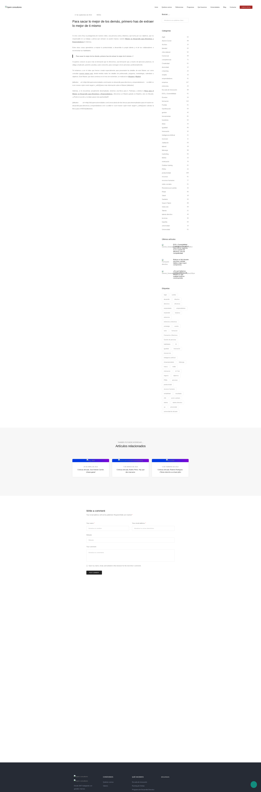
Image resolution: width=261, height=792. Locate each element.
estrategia (167, 326)
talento (166, 402)
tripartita (164, 222)
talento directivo (167, 214)
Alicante (131, 76)
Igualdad (165, 127)
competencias (166, 59)
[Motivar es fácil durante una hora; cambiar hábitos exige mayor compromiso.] (166, 262)
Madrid (138, 76)
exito (165, 330)
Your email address (139, 523)
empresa (165, 82)
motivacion (167, 371)
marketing (165, 154)
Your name (90, 523)
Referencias (179, 7)
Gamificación (166, 109)
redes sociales (167, 184)
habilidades (167, 344)
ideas (163, 124)
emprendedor (167, 308)
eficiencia (177, 304)
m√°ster (177, 371)
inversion (165, 139)
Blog (224, 7)
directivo (176, 299)
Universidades (215, 7)
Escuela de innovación (139, 782)
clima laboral (166, 52)
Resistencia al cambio (169, 188)
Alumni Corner (166, 41)
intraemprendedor (169, 362)
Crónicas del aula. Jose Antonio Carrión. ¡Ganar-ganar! (90, 471)
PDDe (164, 169)
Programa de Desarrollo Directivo (143, 789)
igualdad (166, 348)
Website (89, 535)
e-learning (165, 71)
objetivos (176, 375)
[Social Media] (251, 1)
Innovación (165, 131)
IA (176, 344)
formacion (165, 101)
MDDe (99, 15)
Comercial (165, 56)
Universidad (166, 229)
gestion (164, 112)
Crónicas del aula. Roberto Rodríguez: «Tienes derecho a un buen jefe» (170, 471)
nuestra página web (86, 73)
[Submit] (187, 20)
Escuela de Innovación (169, 90)
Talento (164, 210)
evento (177, 326)
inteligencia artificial (169, 357)
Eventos (164, 97)
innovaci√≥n (167, 353)
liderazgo (165, 150)
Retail (164, 192)
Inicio (156, 7)
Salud (164, 195)
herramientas (166, 116)
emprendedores (167, 78)
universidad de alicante (170, 411)
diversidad (165, 67)
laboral (164, 146)
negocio (166, 375)
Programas (190, 7)
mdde (174, 366)
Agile (163, 37)
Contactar (233, 7)
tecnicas (165, 218)
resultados (178, 393)
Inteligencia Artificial (168, 135)
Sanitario (165, 199)
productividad (166, 173)
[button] (246, 7)
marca (166, 366)
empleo (164, 75)
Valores (105, 786)
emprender (167, 313)
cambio (174, 295)
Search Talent (166, 203)
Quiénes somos (167, 7)
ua (164, 407)
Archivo (164, 44)
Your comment (91, 547)
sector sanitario (175, 398)
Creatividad (165, 63)
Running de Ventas (138, 786)
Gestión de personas (170, 339)
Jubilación (165, 143)
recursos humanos (168, 180)
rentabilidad (167, 393)
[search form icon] (255, 7)
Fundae (164, 105)
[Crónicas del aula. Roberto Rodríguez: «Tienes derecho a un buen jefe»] (170, 460)
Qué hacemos (202, 7)
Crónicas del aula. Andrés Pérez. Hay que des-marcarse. (130, 471)
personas (175, 380)
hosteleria (165, 120)
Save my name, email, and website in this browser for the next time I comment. (115, 566)
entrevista (165, 86)
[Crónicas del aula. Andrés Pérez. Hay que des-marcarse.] (130, 460)
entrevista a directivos (170, 322)
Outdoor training (167, 165)
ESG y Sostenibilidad (169, 93)
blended (164, 48)
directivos (167, 304)
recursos (165, 176)
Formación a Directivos (171, 335)
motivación (165, 161)
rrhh (165, 398)
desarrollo (167, 299)
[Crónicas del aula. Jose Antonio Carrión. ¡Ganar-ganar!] (91, 460)
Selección (165, 207)
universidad (166, 226)
